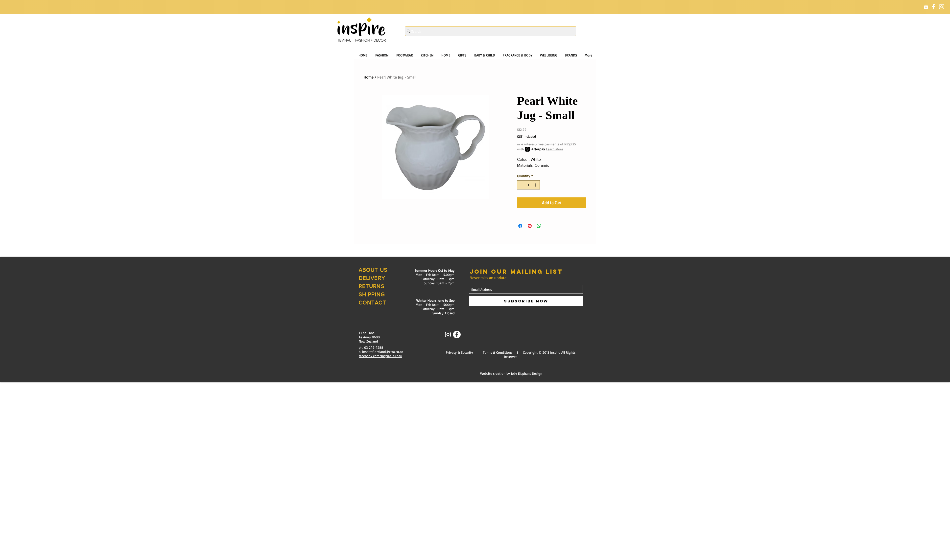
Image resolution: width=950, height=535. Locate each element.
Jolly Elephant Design (526, 373)
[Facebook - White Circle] (457, 334)
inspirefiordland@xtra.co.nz (382, 351)
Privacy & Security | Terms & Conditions (479, 352)
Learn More (554, 149)
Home (369, 77)
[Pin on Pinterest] (530, 226)
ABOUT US (373, 270)
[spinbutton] (528, 185)
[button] (926, 6)
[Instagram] (941, 6)
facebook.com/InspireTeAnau (380, 356)
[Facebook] (933, 6)
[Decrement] (521, 185)
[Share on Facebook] (520, 226)
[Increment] (536, 185)
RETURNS (371, 286)
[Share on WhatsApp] (539, 226)
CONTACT (372, 302)
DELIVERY (372, 278)
